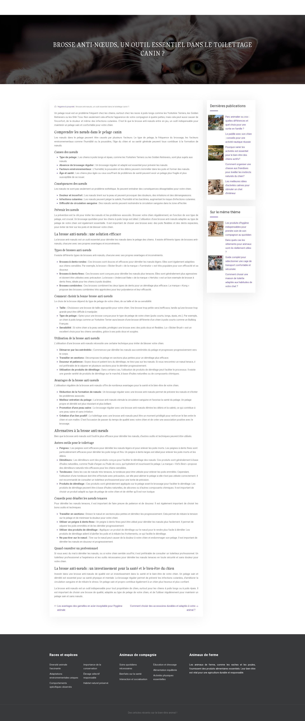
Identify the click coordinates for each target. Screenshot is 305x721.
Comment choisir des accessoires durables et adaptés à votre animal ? (162, 608)
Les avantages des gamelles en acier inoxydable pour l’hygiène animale (89, 608)
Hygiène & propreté (66, 107)
